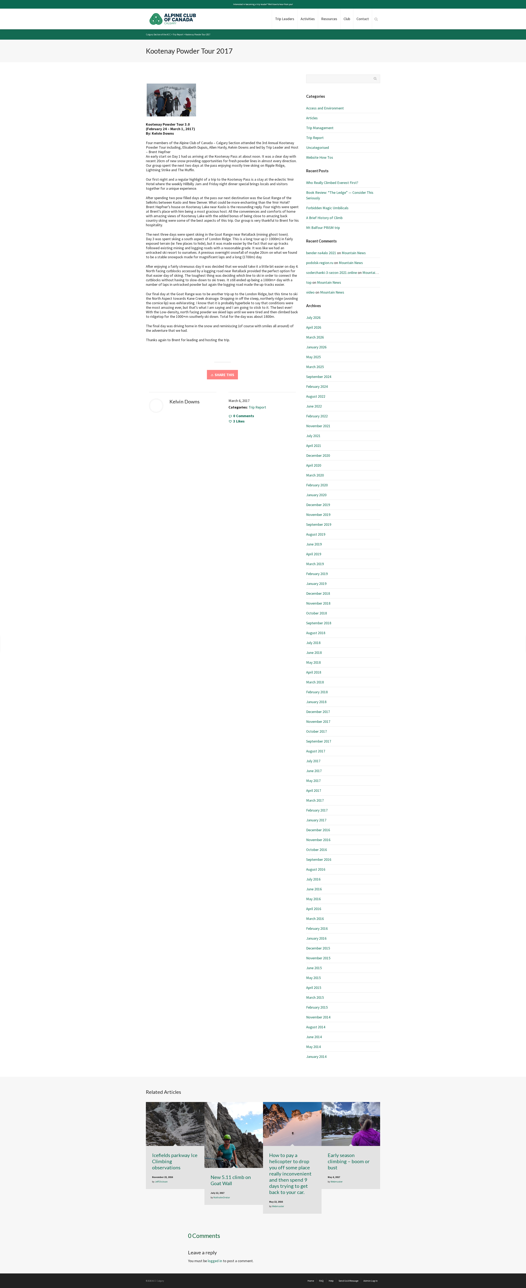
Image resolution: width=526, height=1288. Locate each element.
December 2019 (318, 504)
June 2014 (314, 1036)
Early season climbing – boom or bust (349, 1161)
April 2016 (313, 908)
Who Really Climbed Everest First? (332, 182)
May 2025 (313, 357)
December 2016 (318, 830)
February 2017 (317, 810)
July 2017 (313, 761)
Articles (312, 118)
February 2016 (317, 928)
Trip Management (319, 127)
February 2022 (317, 416)
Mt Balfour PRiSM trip (323, 227)
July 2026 (313, 317)
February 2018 (317, 692)
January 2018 (316, 701)
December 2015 (318, 948)
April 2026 (313, 327)
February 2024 (317, 386)
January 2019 (316, 583)
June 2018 (314, 652)
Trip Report (257, 407)
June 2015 (314, 967)
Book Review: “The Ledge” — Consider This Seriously (339, 195)
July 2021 (313, 435)
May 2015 (313, 977)
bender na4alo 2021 (321, 252)
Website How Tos (319, 157)
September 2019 (318, 524)
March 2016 (315, 918)
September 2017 (318, 741)
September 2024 (318, 376)
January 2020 (316, 494)
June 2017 (314, 770)
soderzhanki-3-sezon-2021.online (331, 272)
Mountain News (354, 252)
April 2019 (313, 554)
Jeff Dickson (161, 1181)
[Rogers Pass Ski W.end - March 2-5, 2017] (35, 643)
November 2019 (318, 514)
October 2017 (316, 731)
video (310, 292)
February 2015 (317, 1007)
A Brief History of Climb (324, 217)
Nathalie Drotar (221, 1197)
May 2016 (313, 899)
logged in (215, 1260)
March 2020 (315, 475)
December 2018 (318, 593)
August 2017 (315, 751)
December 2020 (318, 455)
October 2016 (316, 849)
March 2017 (315, 800)
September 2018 (318, 623)
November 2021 (318, 426)
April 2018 (313, 672)
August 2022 (315, 396)
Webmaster (278, 1206)
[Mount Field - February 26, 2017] (497, 643)
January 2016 (316, 938)
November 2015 (318, 958)
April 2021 (313, 445)
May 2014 (313, 1046)
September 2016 (318, 859)
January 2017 (316, 820)
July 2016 (313, 879)
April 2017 (313, 790)
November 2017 (318, 721)
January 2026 (316, 347)
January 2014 (316, 1056)
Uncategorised (317, 147)
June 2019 (314, 544)
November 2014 (318, 1017)
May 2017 (313, 780)
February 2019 (317, 573)
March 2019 (315, 563)
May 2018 (313, 662)
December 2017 (318, 711)
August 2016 (315, 869)
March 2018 (315, 682)
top (308, 282)
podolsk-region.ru (319, 262)
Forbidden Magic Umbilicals (327, 207)
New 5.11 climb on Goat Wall (231, 1180)
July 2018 (313, 642)
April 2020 (313, 465)
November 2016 (318, 839)
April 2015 (313, 987)
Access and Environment (325, 108)
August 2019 (315, 534)
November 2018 (318, 603)
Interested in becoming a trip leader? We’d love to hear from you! (263, 4)
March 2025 (315, 366)
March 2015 (315, 997)
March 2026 (315, 337)
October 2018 (316, 613)
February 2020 (317, 485)
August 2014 (315, 1027)
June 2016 (314, 889)
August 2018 (315, 632)
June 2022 (314, 406)
